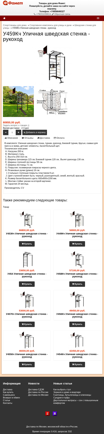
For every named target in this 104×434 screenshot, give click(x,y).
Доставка (44, 138)
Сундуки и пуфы (61, 397)
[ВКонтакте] (56, 413)
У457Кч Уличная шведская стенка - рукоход (27, 315)
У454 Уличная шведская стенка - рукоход (26, 275)
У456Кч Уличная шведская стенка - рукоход (77, 315)
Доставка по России (38, 392)
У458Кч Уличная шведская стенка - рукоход (77, 275)
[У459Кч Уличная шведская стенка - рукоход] (52, 65)
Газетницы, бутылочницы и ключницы (72, 395)
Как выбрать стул (62, 389)
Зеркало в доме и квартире (67, 392)
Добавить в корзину (35, 132)
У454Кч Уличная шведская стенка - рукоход (77, 355)
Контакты (7, 403)
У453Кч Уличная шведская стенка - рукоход (27, 235)
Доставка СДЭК (36, 389)
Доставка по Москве (38, 395)
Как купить (8, 392)
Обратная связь (62, 14)
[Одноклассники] (48, 413)
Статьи (6, 400)
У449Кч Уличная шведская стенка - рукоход (77, 235)
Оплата (60, 138)
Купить (28, 244)
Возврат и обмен (11, 397)
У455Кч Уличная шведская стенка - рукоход (27, 355)
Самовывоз (9, 395)
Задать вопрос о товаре (15, 125)
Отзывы (28, 138)
